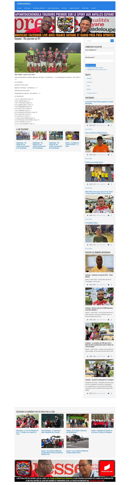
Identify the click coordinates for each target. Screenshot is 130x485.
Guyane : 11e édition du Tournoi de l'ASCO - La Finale (72, 144)
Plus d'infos (88, 129)
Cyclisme (89, 82)
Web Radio (85, 8)
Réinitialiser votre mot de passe (97, 69)
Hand (88, 86)
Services (64, 8)
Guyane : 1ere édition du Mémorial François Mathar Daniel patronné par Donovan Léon (52, 452)
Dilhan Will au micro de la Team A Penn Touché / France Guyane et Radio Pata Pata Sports (99, 192)
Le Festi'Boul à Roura (91, 223)
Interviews (27, 8)
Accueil (19, 8)
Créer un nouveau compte (95, 67)
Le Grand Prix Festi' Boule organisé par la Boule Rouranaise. (99, 102)
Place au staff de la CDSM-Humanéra (96, 133)
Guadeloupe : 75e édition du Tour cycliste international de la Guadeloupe (22, 145)
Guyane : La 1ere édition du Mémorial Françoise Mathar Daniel (77, 452)
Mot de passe (89, 57)
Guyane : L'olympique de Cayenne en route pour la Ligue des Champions (101, 431)
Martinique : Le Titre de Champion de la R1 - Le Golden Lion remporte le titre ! (27, 432)
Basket (89, 89)
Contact (93, 8)
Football (89, 78)
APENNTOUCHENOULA (24, 3)
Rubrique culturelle (39, 8)
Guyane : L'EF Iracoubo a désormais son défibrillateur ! (76, 431)
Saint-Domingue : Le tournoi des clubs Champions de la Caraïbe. (50, 431)
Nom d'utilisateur (90, 50)
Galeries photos (74, 8)
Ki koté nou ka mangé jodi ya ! (94, 162)
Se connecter (91, 65)
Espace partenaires (53, 8)
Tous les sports (92, 93)
